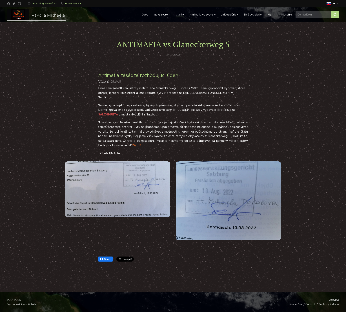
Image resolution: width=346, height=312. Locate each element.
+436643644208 (73, 3)
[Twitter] (14, 4)
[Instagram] (19, 4)
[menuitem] (146, 14)
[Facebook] (8, 4)
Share (107, 259)
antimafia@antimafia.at (44, 3)
